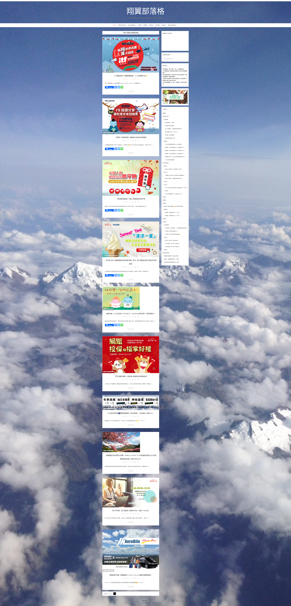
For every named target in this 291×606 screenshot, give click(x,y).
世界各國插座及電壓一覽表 (170, 138)
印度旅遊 (165, 249)
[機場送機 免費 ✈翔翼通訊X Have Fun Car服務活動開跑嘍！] (130, 550)
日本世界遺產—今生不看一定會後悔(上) (172, 243)
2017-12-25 (126, 416)
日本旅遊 (165, 237)
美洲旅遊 (151, 25)
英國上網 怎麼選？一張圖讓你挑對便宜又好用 (173, 178)
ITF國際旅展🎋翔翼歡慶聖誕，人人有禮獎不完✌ (130, 76)
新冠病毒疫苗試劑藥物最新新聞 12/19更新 (171, 262)
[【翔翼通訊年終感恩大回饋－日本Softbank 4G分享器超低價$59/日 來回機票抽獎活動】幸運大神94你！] (121, 442)
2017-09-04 (126, 513)
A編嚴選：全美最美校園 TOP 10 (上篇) (172, 212)
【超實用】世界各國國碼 (169, 135)
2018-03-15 (126, 316)
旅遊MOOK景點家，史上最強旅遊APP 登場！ (173, 169)
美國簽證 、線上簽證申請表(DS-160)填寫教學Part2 (175, 150)
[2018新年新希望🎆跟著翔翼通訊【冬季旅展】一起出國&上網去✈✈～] (130, 402)
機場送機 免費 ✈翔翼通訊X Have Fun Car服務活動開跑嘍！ (131, 575)
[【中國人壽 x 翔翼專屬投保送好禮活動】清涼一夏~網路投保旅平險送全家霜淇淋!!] (130, 239)
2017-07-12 (126, 578)
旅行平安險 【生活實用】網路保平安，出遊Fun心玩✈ (130, 511)
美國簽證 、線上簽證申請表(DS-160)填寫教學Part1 (174, 147)
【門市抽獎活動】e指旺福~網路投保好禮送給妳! (130, 376)
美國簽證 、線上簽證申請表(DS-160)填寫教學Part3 (175, 153)
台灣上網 (165, 181)
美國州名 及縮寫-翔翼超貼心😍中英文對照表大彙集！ (174, 206)
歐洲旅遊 (158, 25)
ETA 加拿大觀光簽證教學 (169, 159)
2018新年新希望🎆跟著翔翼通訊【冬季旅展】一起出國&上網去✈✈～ (130, 413)
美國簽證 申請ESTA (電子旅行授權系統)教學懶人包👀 (175, 156)
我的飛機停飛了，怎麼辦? (170, 122)
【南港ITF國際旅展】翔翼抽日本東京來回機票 (130, 137)
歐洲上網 (165, 172)
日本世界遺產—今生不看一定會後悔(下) (172, 246)
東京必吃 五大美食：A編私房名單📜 (171, 240)
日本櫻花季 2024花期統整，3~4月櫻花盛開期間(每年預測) (176, 228)
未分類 (105, 194)
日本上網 (165, 184)
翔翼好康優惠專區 (108, 71)
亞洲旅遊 (163, 25)
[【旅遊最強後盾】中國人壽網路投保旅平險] (130, 177)
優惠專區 (115, 25)
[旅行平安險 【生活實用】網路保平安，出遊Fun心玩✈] (130, 492)
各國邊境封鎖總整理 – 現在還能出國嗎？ (171, 256)
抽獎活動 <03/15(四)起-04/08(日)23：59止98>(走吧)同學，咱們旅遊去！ (130, 314)
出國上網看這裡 (131, 25)
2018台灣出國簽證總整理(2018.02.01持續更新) (173, 144)
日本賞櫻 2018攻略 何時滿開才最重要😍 (172, 234)
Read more (131, 91)
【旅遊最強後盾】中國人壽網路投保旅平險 (130, 199)
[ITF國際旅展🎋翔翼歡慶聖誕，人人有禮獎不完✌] (130, 54)
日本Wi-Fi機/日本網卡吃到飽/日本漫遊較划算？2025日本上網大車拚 (176, 189)
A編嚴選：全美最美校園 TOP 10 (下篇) (172, 215)
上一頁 (105, 593)
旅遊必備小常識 (121, 25)
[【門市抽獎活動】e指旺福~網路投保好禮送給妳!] (130, 354)
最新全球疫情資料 (172, 25)
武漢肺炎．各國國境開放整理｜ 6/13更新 (171, 259)
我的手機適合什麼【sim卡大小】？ (171, 131)
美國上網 (165, 166)
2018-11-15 (126, 78)
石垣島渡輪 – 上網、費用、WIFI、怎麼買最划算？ (173, 69)
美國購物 (145, 25)
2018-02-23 (126, 379)
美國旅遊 (165, 209)
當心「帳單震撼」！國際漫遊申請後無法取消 (173, 128)
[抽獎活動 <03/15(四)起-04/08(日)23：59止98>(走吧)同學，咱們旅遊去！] (121, 298)
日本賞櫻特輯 (166, 224)
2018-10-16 (126, 140)
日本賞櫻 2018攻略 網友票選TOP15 (171, 231)
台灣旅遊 (140, 25)
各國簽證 (165, 141)
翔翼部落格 (145, 11)
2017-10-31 (126, 462)
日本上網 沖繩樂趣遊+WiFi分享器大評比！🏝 (173, 193)
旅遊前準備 (166, 119)
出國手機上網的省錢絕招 (169, 125)
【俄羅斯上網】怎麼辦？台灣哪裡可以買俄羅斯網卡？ (175, 175)
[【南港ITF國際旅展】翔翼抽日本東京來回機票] (130, 116)
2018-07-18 (126, 267)
